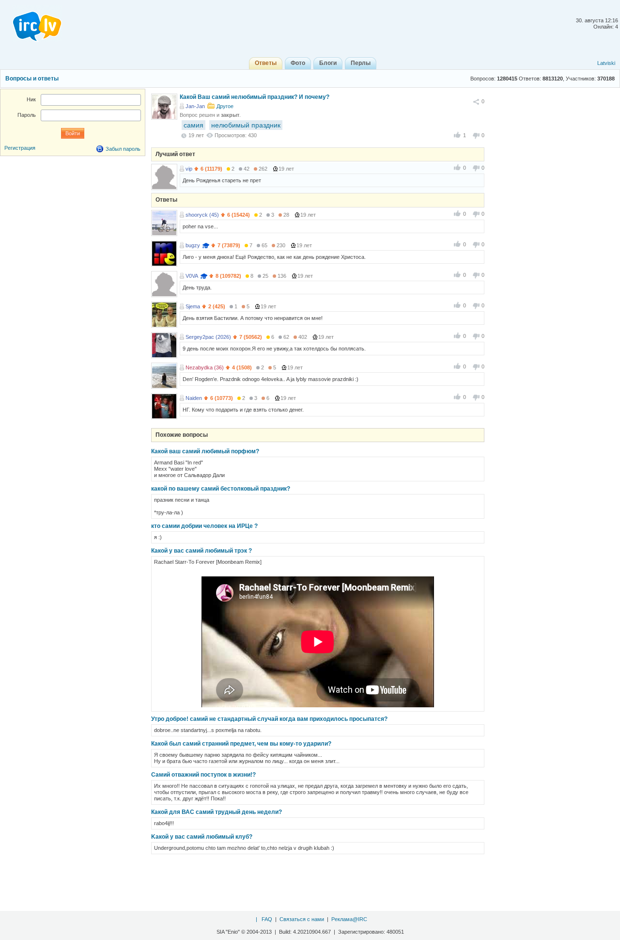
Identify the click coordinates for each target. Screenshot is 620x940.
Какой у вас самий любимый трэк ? (201, 550)
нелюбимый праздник (245, 125)
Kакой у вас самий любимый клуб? (201, 836)
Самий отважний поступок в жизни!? (203, 774)
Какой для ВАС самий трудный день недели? (216, 812)
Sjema (193, 306)
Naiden (194, 398)
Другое (225, 106)
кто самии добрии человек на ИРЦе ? (204, 526)
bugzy (193, 245)
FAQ (267, 919)
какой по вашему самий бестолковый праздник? (220, 488)
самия (193, 125)
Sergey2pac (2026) (208, 337)
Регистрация (19, 148)
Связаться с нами (301, 919)
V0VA (192, 276)
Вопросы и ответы (32, 78)
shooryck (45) (202, 215)
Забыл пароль (123, 149)
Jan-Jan (195, 106)
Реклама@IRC (349, 919)
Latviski (606, 63)
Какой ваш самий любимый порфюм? (205, 451)
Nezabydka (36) (205, 367)
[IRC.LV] (31, 23)
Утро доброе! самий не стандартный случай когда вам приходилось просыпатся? (269, 719)
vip (189, 169)
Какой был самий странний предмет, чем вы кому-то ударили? (241, 743)
